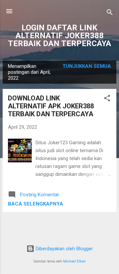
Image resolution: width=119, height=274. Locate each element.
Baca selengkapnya (35, 204)
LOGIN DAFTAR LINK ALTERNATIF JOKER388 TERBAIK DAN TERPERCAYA (59, 35)
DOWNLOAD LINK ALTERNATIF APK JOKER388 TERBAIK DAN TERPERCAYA (51, 106)
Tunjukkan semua (86, 66)
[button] (107, 99)
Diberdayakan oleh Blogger (63, 249)
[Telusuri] (110, 13)
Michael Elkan (74, 261)
